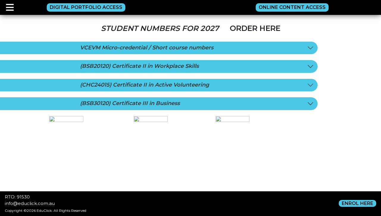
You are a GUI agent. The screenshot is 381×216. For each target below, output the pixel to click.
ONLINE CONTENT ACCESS (292, 7)
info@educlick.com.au (30, 203)
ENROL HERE (357, 203)
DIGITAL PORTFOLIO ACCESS (86, 7)
